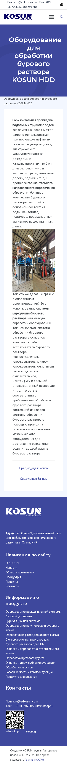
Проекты (12, 582)
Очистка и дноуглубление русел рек (30, 663)
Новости (22, 94)
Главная (9, 94)
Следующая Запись (33, 478)
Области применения (20, 572)
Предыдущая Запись (33, 468)
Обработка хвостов (19, 667)
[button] (61, 17)
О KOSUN (12, 563)
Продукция (13, 577)
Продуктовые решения (21, 677)
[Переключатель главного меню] (51, 17)
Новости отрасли (42, 94)
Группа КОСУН (34, 759)
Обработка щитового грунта (25, 658)
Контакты (12, 586)
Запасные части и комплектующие (29, 672)
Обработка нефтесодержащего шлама (32, 635)
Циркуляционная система (23, 621)
